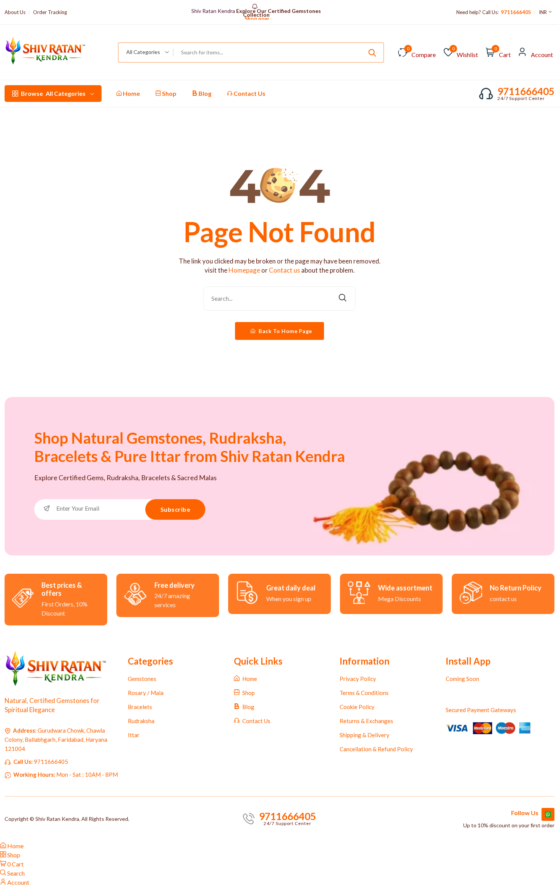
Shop (168, 93)
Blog (204, 93)
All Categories (53, 93)
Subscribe (175, 509)
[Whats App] (548, 814)
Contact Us (248, 93)
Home (131, 93)
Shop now (256, 19)
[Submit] (372, 52)
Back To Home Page (284, 331)
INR (543, 12)
